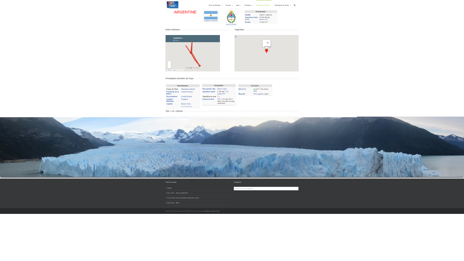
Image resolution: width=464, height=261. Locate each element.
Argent (169, 188)
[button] (294, 5)
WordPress (207, 211)
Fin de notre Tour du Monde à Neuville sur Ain (183, 198)
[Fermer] (268, 43)
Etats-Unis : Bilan (173, 203)
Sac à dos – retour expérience (177, 193)
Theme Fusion (216, 211)
